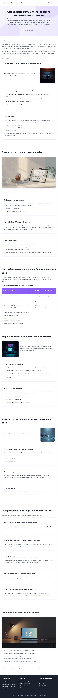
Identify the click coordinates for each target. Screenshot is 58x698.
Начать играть (51, 2)
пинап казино (23, 53)
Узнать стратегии (29, 30)
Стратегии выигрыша (25, 683)
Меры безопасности (43, 685)
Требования (24, 2)
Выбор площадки (24, 685)
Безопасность (43, 2)
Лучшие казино (42, 683)
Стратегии (30, 2)
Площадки (36, 2)
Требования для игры (25, 681)
